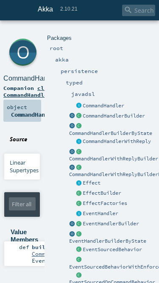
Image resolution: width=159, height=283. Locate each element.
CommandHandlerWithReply (117, 141)
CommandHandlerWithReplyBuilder (113, 159)
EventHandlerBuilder (111, 224)
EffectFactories (105, 203)
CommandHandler (103, 106)
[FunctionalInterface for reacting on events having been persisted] (78, 213)
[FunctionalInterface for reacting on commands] (78, 106)
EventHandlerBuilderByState (107, 241)
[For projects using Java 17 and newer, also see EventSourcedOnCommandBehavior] (78, 250)
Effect (91, 183)
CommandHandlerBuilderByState (110, 133)
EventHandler (100, 213)
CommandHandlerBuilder (114, 116)
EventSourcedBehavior (112, 249)
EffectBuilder (102, 193)
